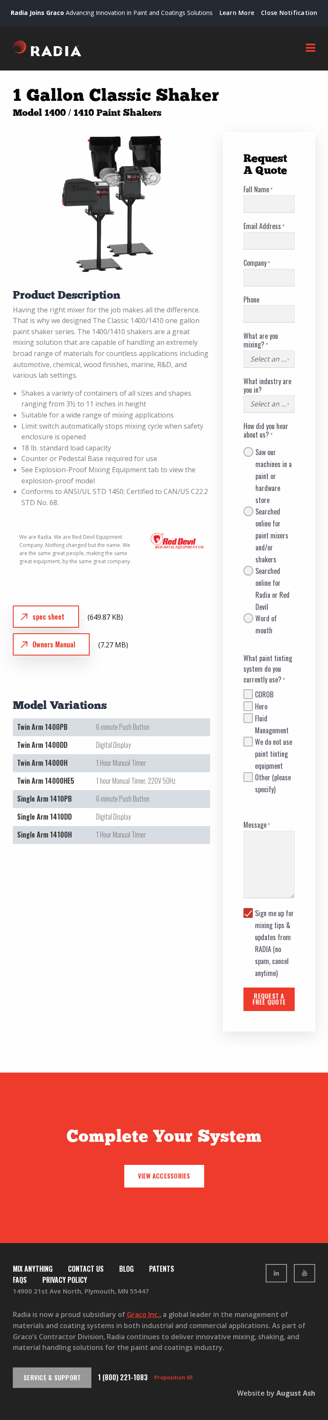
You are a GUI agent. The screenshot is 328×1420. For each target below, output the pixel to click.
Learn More (237, 13)
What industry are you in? (267, 386)
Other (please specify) (273, 777)
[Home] (47, 48)
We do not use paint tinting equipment (273, 742)
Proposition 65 (173, 1377)
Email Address (262, 226)
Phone (251, 300)
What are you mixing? (260, 341)
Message (254, 825)
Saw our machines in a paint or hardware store (273, 452)
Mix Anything (33, 1269)
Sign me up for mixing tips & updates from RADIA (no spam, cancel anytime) (274, 913)
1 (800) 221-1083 (123, 1377)
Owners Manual (53, 644)
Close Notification (289, 13)
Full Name (256, 189)
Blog (126, 1269)
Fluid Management (272, 718)
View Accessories (164, 1175)
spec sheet (48, 617)
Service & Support (52, 1377)
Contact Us (86, 1269)
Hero (261, 706)
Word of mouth (266, 618)
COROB (264, 694)
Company (254, 263)
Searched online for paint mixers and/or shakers (271, 511)
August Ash (295, 1393)
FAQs (20, 1280)
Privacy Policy (64, 1280)
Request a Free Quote (269, 998)
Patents (161, 1269)
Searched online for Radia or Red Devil (272, 571)
